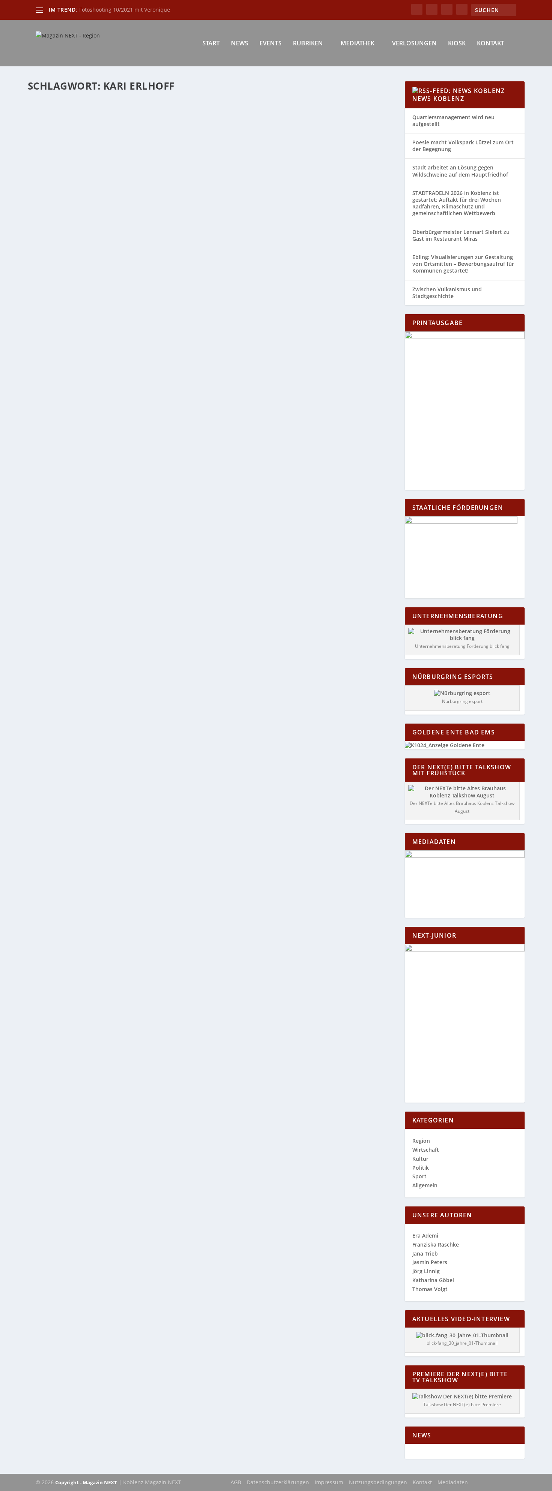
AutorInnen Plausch (133, 128)
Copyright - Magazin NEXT (86, 1482)
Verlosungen (414, 43)
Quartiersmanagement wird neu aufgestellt (453, 120)
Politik (420, 1167)
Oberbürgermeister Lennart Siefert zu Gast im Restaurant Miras (461, 235)
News (239, 43)
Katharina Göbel (61, 128)
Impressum (329, 1482)
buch (161, 128)
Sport (419, 1176)
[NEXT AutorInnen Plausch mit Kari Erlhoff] (158, 101)
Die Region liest (185, 128)
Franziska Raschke (435, 1244)
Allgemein (424, 1185)
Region (225, 128)
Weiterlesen (57, 158)
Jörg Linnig (426, 1271)
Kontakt (490, 43)
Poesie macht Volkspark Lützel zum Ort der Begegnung (463, 146)
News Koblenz (438, 98)
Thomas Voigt (430, 1289)
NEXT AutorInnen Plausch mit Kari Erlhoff (111, 117)
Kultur (209, 128)
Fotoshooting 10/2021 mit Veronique (124, 9)
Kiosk (457, 43)
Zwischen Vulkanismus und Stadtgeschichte (447, 293)
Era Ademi (425, 1235)
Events (270, 43)
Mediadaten (452, 1482)
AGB (236, 1482)
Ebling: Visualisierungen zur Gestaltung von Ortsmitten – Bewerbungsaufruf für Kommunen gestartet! (463, 263)
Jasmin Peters (429, 1262)
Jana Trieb (425, 1253)
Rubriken (308, 43)
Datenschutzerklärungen (278, 1482)
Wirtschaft (425, 1149)
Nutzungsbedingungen (378, 1482)
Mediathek (357, 43)
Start (211, 43)
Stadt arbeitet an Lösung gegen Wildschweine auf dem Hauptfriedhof (460, 171)
